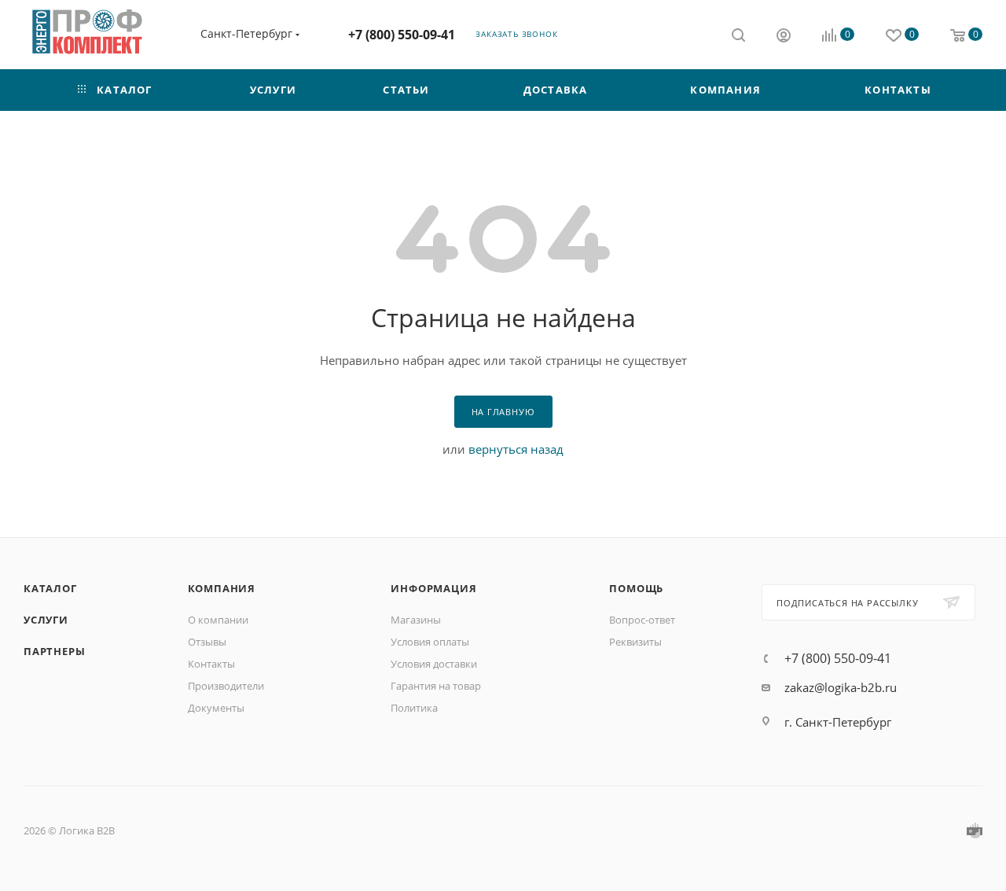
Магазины (416, 620)
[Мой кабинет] (784, 37)
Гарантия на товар (436, 686)
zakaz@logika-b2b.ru (840, 687)
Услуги (46, 620)
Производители (226, 686)
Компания (221, 588)
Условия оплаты (430, 642)
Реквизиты (635, 642)
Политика (414, 708)
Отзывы (207, 642)
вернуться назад (516, 449)
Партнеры (54, 651)
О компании (218, 620)
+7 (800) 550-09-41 (401, 34)
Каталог (50, 588)
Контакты (211, 664)
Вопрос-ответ (642, 620)
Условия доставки (434, 664)
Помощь (636, 588)
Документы (216, 708)
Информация (433, 588)
